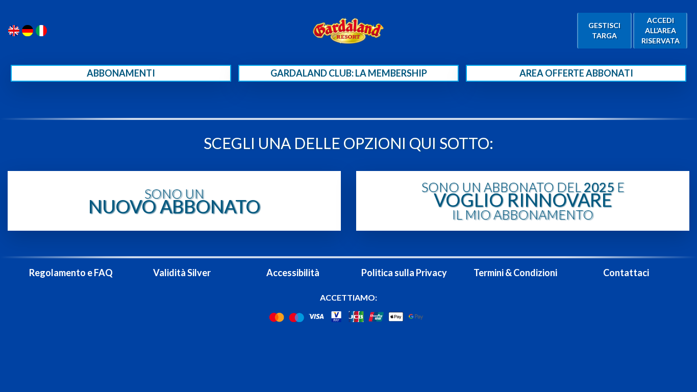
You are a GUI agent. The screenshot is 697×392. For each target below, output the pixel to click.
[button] (174, 201)
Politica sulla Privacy (404, 272)
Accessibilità (292, 272)
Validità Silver (182, 272)
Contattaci (626, 272)
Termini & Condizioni (515, 272)
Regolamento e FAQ (71, 272)
